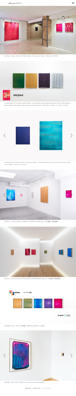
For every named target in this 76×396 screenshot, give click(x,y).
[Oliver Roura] (12, 3)
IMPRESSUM (28, 386)
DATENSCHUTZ (36, 386)
